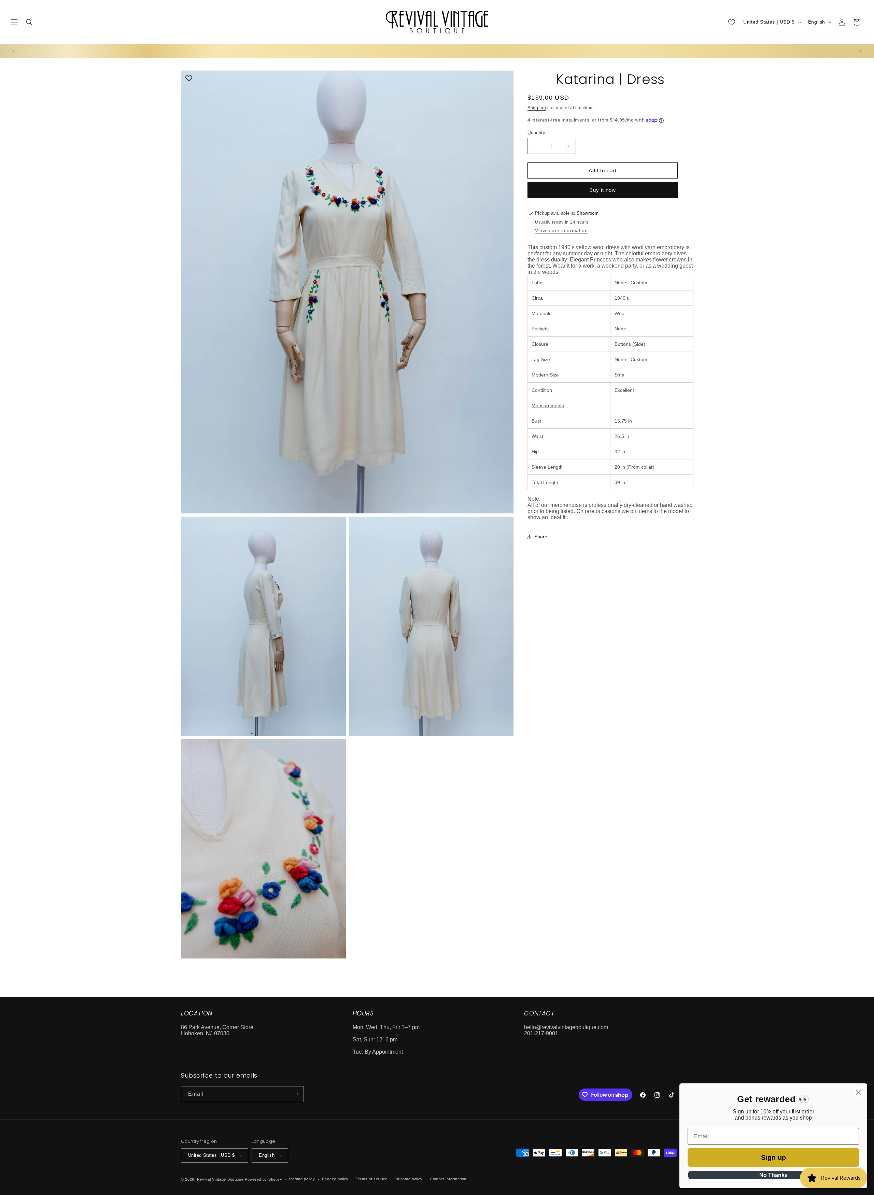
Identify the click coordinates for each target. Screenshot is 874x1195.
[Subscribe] (296, 1094)
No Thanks (773, 1175)
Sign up (773, 1157)
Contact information (448, 1179)
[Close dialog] (858, 1092)
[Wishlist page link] (731, 22)
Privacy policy (335, 1179)
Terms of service (371, 1179)
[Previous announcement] (13, 50)
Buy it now (602, 190)
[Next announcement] (860, 50)
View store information (561, 230)
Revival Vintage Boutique (220, 1179)
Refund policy (302, 1179)
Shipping (536, 107)
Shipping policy (409, 1179)
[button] (14, 22)
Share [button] (540, 537)
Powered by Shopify (263, 1179)
